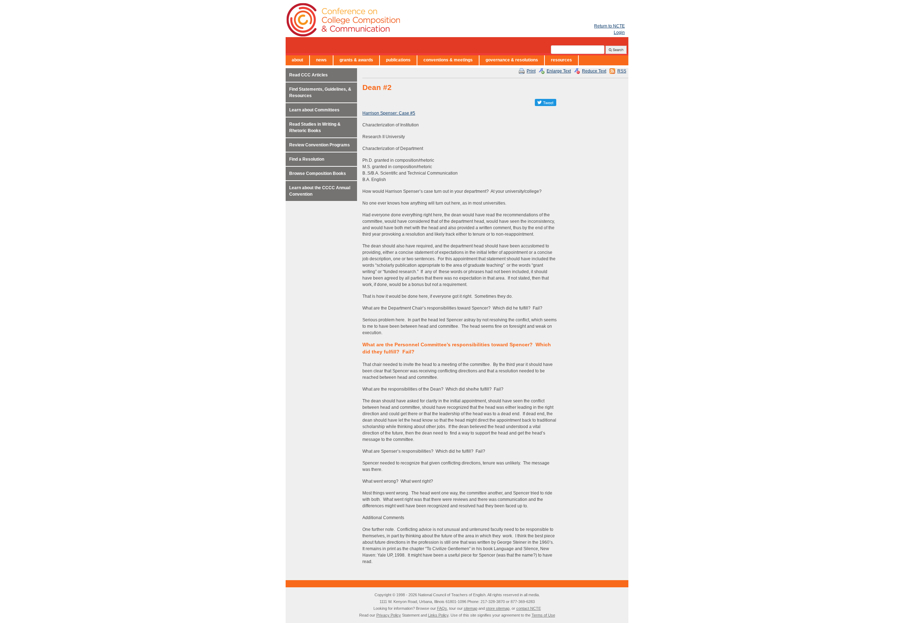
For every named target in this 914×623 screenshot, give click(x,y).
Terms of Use (543, 615)
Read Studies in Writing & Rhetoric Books (315, 127)
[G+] (528, 102)
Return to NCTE (609, 26)
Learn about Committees (314, 109)
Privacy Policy (388, 615)
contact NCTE (528, 608)
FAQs (442, 608)
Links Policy (438, 615)
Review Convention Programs (319, 144)
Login (619, 32)
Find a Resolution (306, 159)
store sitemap (497, 608)
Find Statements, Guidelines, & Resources (320, 92)
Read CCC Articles (308, 74)
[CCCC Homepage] (386, 19)
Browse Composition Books (317, 173)
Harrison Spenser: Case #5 (388, 113)
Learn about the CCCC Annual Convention (319, 191)
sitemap (470, 608)
